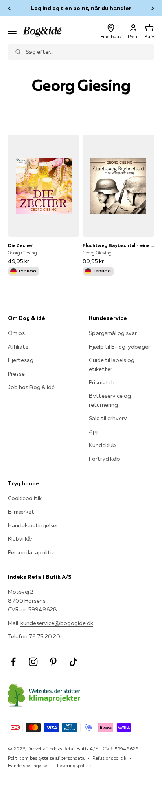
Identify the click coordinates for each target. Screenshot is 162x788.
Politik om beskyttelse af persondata (46, 758)
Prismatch (101, 382)
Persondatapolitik (31, 552)
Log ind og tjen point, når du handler (81, 8)
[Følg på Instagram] (33, 661)
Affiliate (18, 346)
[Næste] (152, 8)
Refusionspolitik (109, 758)
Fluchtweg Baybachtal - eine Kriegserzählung (118, 245)
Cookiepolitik (25, 498)
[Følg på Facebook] (13, 661)
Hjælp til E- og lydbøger (119, 346)
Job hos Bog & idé (31, 387)
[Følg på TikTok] (73, 661)
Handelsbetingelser (33, 525)
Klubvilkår (20, 538)
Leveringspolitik (74, 765)
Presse (16, 373)
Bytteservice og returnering (110, 400)
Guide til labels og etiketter (111, 364)
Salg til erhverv (108, 418)
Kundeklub (102, 445)
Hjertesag (20, 360)
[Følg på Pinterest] (53, 661)
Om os (16, 332)
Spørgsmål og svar (113, 332)
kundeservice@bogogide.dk (56, 623)
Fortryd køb (104, 458)
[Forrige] (9, 8)
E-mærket (21, 511)
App (94, 431)
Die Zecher (20, 245)
